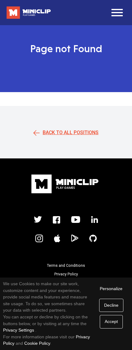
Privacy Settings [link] (18, 330)
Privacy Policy (66, 274)
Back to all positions (71, 132)
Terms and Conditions (66, 265)
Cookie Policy (37, 343)
